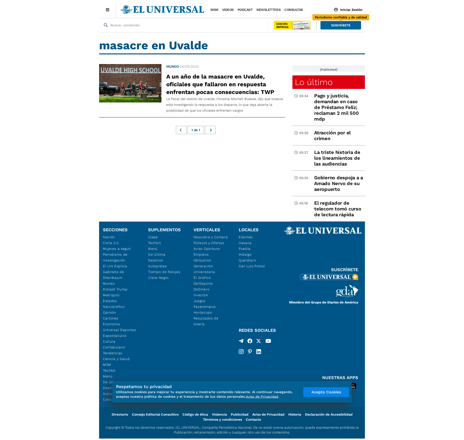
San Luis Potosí (252, 266)
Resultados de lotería (206, 321)
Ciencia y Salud (116, 359)
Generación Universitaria (204, 269)
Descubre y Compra (211, 237)
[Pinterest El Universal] (249, 351)
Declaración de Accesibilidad (329, 414)
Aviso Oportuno (207, 249)
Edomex (246, 237)
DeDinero (202, 289)
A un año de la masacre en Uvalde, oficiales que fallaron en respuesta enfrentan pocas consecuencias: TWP (220, 84)
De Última (156, 254)
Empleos (201, 254)
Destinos (155, 260)
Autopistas (157, 266)
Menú (107, 376)
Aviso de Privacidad (268, 414)
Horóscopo (203, 312)
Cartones (110, 318)
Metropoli (111, 295)
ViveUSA (201, 295)
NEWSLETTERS (268, 10)
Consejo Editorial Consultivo (155, 414)
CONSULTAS (293, 10)
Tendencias (112, 353)
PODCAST (245, 10)
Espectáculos (114, 336)
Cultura (109, 341)
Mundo (172, 66)
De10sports (203, 283)
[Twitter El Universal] (258, 342)
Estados (110, 301)
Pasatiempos (205, 307)
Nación (109, 237)
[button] (340, 25)
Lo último (314, 82)
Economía (111, 324)
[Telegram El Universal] (241, 342)
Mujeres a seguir (117, 249)
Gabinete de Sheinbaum (113, 275)
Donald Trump (115, 289)
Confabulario (114, 347)
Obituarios (202, 260)
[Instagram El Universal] (241, 351)
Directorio (120, 414)
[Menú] (107, 9)
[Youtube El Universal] (268, 342)
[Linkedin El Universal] (258, 351)
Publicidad (239, 414)
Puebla (245, 249)
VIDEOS (228, 10)
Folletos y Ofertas (209, 243)
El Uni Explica (115, 266)
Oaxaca (245, 243)
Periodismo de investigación (115, 257)
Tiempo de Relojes (164, 272)
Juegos (199, 301)
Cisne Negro (158, 278)
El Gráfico (202, 278)
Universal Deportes (119, 330)
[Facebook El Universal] (249, 342)
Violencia (219, 414)
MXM (214, 10)
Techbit (109, 370)
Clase (153, 237)
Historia (294, 414)
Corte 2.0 (111, 243)
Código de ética (195, 414)
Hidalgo (245, 254)
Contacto (253, 419)
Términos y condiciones (222, 419)
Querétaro (247, 260)
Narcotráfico (113, 307)
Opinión (109, 312)
